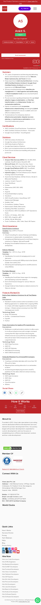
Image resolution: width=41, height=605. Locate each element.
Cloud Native (19, 42)
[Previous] (34, 61)
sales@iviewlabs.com (14, 496)
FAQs (4, 540)
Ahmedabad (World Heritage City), (14, 488)
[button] (18, 461)
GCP (27, 42)
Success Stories (7, 533)
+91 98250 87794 (13, 494)
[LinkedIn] (4, 393)
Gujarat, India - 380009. (10, 490)
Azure (32, 42)
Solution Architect (8, 42)
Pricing (4, 535)
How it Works (6, 530)
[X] (6, 549)
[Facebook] (9, 549)
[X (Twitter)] (10, 393)
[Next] (38, 61)
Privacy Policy (6, 545)
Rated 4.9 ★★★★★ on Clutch (13, 469)
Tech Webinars (7, 538)
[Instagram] (12, 549)
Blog (4, 543)
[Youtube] (16, 549)
